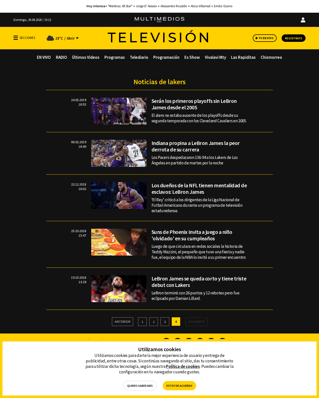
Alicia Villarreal (200, 6)
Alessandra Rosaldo (173, 6)
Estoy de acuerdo (179, 386)
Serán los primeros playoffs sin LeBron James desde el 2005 (194, 104)
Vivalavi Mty (215, 57)
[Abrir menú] (15, 37)
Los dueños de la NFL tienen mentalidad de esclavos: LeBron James (199, 188)
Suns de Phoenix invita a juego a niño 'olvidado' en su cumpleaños (192, 235)
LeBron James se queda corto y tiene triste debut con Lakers (199, 281)
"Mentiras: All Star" (120, 6)
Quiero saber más (140, 386)
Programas (114, 57)
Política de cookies (183, 366)
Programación (166, 57)
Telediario (139, 57)
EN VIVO (44, 57)
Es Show (192, 57)
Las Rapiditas (243, 57)
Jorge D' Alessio (146, 6)
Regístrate (293, 38)
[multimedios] (159, 20)
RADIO (61, 57)
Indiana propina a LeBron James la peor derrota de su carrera (196, 146)
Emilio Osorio (223, 6)
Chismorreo (271, 57)
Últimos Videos (85, 57)
